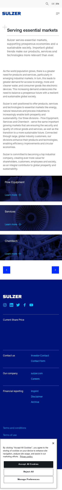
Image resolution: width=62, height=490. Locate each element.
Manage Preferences (29, 480)
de (53, 3)
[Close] (53, 443)
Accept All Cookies (29, 464)
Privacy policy (26, 456)
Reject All (28, 472)
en (57, 3)
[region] (28, 463)
